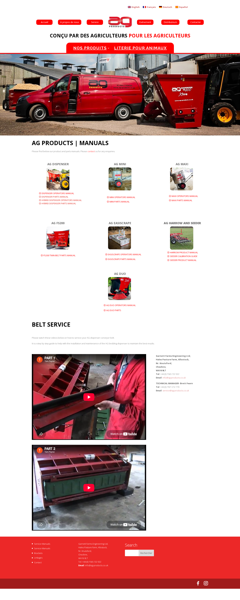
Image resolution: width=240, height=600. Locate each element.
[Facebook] (198, 583)
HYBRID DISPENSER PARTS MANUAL (59, 203)
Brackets (38, 553)
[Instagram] (206, 583)
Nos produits (90, 48)
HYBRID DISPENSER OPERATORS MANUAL (62, 200)
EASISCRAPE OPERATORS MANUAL (124, 254)
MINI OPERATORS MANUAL (122, 197)
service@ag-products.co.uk (176, 390)
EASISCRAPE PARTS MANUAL (122, 259)
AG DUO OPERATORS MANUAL (121, 305)
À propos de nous (69, 22)
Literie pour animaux (140, 48)
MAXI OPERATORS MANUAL (185, 196)
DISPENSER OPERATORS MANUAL (58, 193)
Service (95, 22)
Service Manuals (42, 543)
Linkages (38, 557)
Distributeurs (170, 22)
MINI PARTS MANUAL (119, 201)
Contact (38, 562)
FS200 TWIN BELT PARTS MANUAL (59, 255)
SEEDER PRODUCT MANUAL (183, 260)
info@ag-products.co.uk (174, 377)
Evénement (145, 22)
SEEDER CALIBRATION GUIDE (183, 256)
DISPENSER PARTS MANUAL (55, 196)
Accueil (44, 22)
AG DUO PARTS (113, 310)
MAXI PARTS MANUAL (182, 200)
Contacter (195, 22)
